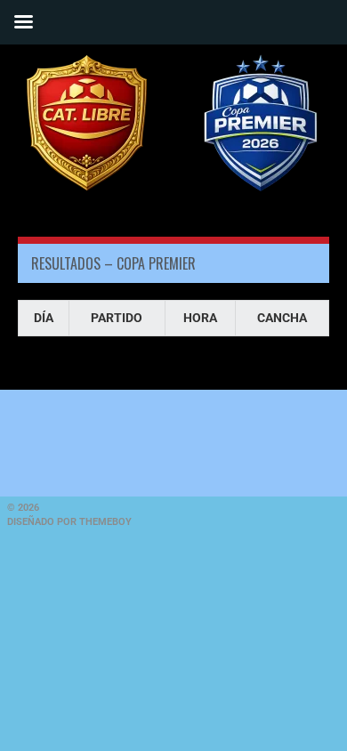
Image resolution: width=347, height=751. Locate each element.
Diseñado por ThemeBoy (69, 522)
